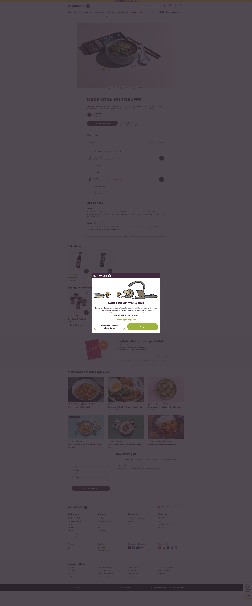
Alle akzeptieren (142, 327)
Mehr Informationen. (120, 315)
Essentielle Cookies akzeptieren (109, 327)
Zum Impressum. (133, 315)
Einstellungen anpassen (126, 320)
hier (139, 313)
